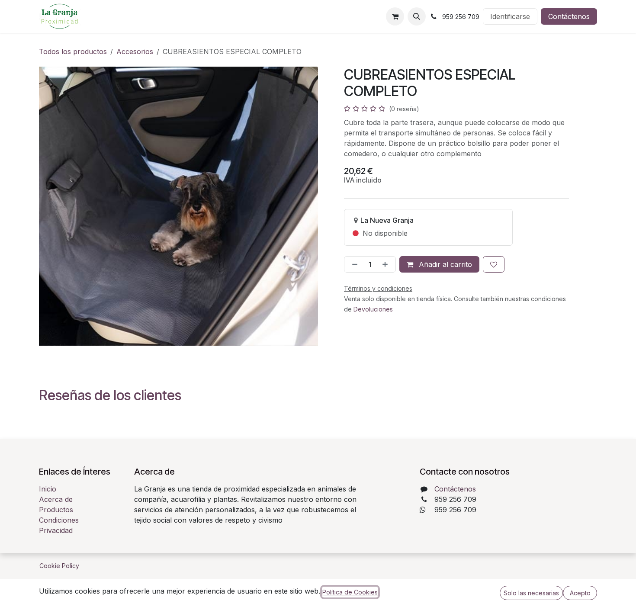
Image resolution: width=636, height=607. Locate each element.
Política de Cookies (350, 592)
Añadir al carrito (444, 264)
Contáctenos (569, 16)
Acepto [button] (580, 593)
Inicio (47, 489)
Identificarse (510, 16)
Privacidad (56, 530)
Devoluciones (373, 309)
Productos (56, 509)
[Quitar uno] (353, 264)
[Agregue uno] (386, 264)
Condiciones (59, 520)
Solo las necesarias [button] (531, 593)
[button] (417, 16)
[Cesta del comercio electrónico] (395, 16)
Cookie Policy (59, 565)
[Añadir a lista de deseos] (493, 264)
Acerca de (56, 499)
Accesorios (134, 51)
